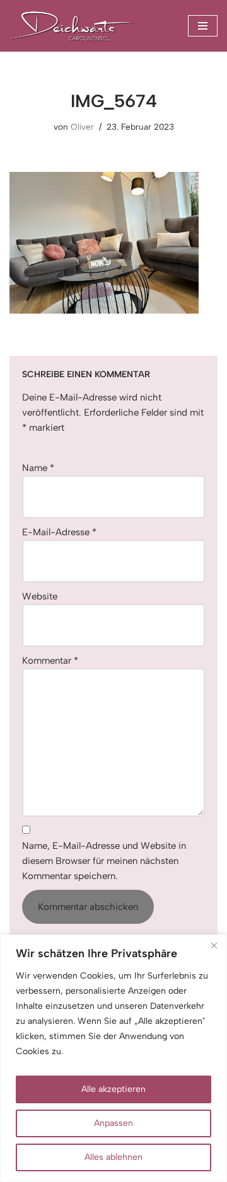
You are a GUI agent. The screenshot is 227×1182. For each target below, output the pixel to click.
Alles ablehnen (113, 1157)
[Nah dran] (213, 945)
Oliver (82, 127)
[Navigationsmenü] (203, 26)
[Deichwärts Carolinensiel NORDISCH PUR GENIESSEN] (72, 26)
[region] (113, 1058)
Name (38, 468)
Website (39, 596)
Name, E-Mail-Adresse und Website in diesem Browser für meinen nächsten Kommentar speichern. (104, 861)
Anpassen (113, 1123)
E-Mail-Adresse (59, 532)
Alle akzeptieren (113, 1089)
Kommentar (50, 660)
